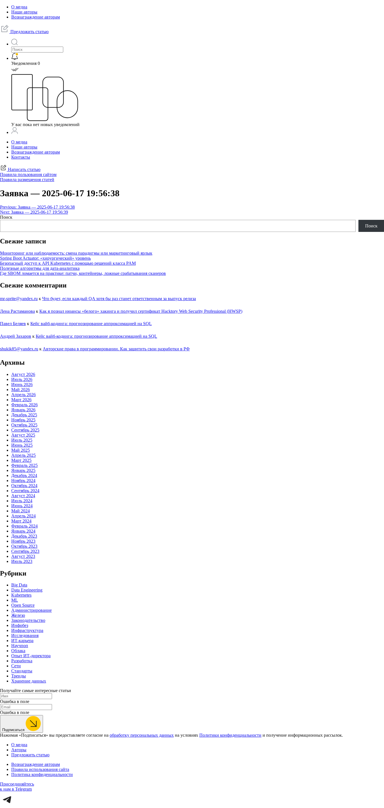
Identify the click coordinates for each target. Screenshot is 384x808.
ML (14, 600)
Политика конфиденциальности (42, 774)
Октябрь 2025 (24, 425)
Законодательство (28, 620)
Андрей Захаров (15, 336)
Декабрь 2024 (24, 475)
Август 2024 (23, 495)
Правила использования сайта (40, 769)
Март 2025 (21, 460)
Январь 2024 (23, 531)
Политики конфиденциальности (230, 735)
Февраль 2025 (24, 465)
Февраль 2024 (24, 526)
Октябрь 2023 (24, 546)
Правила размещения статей (27, 179)
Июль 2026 (21, 379)
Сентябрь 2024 (25, 490)
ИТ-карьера (22, 640)
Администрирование (31, 610)
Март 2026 (21, 399)
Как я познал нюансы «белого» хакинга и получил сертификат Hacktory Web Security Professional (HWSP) (140, 311)
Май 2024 (20, 510)
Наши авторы (24, 12)
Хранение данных (28, 681)
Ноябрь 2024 (23, 480)
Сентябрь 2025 (25, 430)
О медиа (19, 6)
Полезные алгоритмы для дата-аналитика (40, 268)
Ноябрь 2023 (23, 541)
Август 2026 (23, 374)
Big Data (19, 585)
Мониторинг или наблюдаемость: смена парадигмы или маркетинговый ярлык (76, 253)
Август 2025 (23, 435)
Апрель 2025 (23, 455)
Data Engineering (26, 590)
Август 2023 (23, 556)
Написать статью (23, 169)
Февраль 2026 (24, 404)
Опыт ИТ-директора (31, 655)
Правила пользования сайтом (28, 174)
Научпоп (19, 645)
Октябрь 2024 (24, 485)
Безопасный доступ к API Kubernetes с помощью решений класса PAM (68, 263)
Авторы (18, 749)
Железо (18, 615)
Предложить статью (29, 31)
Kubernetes (21, 595)
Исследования (25, 635)
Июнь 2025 (22, 445)
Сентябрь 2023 (25, 551)
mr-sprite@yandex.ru (19, 298)
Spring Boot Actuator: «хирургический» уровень (45, 258)
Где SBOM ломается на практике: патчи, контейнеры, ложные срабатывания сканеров (83, 273)
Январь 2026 (23, 409)
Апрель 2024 (23, 515)
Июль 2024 (21, 500)
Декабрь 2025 (24, 414)
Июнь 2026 (22, 384)
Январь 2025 (23, 470)
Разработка (21, 660)
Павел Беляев (13, 323)
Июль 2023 (21, 561)
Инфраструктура (27, 630)
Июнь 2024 (22, 505)
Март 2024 (21, 521)
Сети (16, 665)
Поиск (6, 217)
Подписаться (14, 730)
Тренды (18, 676)
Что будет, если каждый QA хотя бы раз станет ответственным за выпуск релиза (119, 298)
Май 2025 (20, 450)
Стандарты (21, 670)
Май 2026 (20, 389)
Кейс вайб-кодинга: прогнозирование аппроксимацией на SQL (91, 323)
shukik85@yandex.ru (19, 348)
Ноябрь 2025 (23, 419)
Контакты (20, 157)
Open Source (23, 605)
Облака (18, 650)
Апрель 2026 (23, 394)
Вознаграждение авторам (35, 17)
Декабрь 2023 (24, 536)
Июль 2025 (21, 440)
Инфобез (19, 625)
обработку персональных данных (142, 735)
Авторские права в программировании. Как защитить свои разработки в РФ (116, 348)
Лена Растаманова (17, 311)
